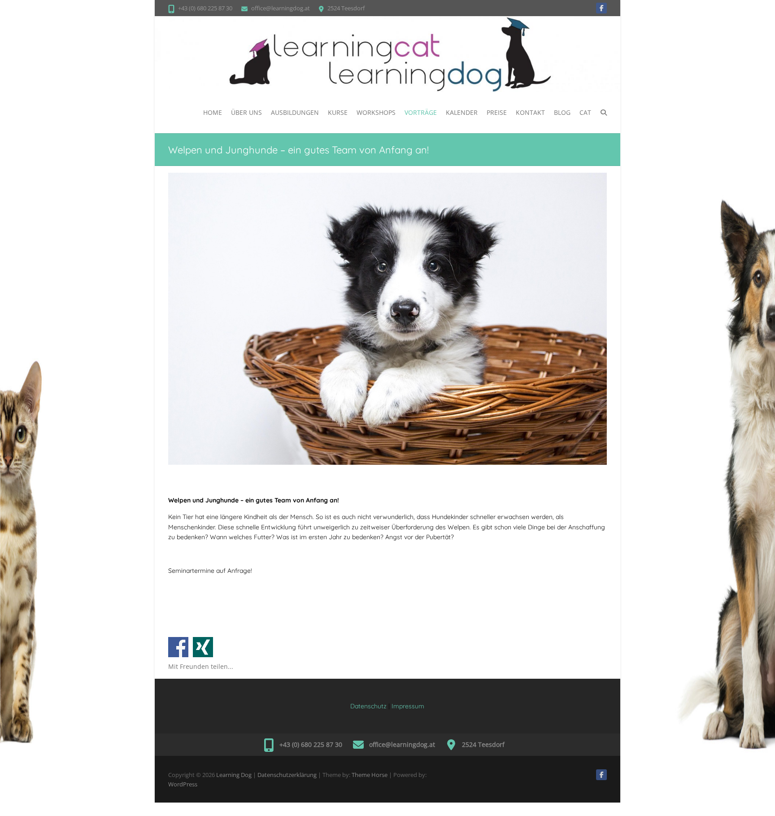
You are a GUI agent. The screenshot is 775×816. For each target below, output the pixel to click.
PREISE (497, 112)
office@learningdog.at (280, 8)
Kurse (338, 112)
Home (212, 112)
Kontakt (530, 112)
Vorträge (421, 112)
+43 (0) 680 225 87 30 (205, 8)
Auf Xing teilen (203, 647)
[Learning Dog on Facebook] (601, 8)
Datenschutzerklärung (287, 775)
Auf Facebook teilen (178, 647)
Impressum (408, 706)
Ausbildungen (295, 112)
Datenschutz (368, 706)
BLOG (562, 112)
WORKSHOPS (376, 112)
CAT (585, 112)
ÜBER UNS (246, 112)
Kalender (462, 112)
